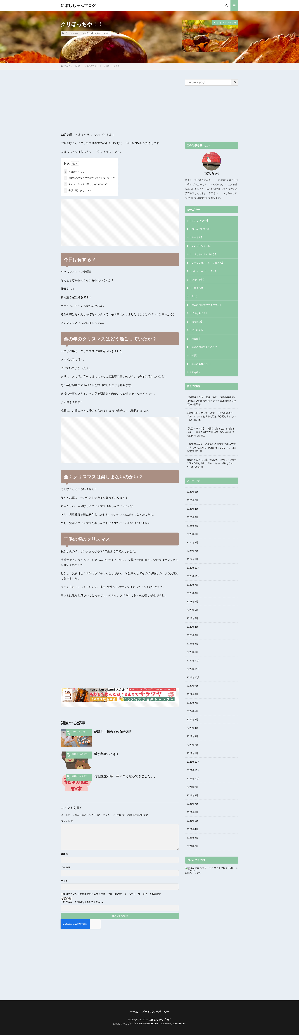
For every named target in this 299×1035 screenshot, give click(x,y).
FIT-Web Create (148, 1023)
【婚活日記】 (196, 321)
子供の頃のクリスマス (78, 190)
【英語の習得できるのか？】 (204, 347)
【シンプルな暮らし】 (201, 245)
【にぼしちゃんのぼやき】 (77, 33)
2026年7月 (192, 500)
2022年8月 (192, 694)
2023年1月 (192, 652)
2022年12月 (193, 660)
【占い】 (194, 296)
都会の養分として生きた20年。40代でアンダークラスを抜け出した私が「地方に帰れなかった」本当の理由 (212, 463)
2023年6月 (192, 609)
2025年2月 (192, 525)
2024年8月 (192, 542)
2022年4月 (192, 727)
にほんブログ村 (193, 872)
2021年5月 (192, 820)
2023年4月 (192, 626)
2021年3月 (192, 837)
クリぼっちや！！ (111, 66)
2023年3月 (192, 635)
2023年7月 (192, 601)
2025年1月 (192, 534)
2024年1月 (192, 559)
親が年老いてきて (106, 754)
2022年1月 (192, 753)
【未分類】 (195, 338)
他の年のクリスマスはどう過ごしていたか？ (90, 177)
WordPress (179, 1023)
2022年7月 (192, 702)
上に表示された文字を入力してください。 (83, 902)
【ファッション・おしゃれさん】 (206, 262)
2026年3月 (192, 517)
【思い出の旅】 (197, 330)
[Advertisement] (120, 101)
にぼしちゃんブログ (78, 5)
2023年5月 (192, 618)
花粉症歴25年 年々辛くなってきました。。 (125, 776)
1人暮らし (98, 33)
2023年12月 (193, 567)
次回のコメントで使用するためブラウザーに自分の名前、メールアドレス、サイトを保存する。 (113, 894)
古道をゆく (195, 372)
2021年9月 (192, 786)
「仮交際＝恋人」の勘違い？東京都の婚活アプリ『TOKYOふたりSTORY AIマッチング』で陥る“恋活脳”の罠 (211, 448)
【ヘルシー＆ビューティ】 (203, 271)
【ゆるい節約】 (197, 279)
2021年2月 (192, 846)
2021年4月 (192, 829)
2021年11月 (193, 770)
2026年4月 (192, 508)
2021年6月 (192, 812)
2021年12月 (193, 761)
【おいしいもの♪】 (199, 220)
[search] (234, 82)
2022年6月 (192, 711)
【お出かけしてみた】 (201, 228)
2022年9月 (192, 685)
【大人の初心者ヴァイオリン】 (205, 304)
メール (66, 867)
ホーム (134, 1011)
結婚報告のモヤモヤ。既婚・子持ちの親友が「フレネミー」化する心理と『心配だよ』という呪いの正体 (211, 416)
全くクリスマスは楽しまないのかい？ (86, 184)
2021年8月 (192, 795)
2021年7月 (192, 803)
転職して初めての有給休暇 (113, 731)
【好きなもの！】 (198, 313)
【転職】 (194, 355)
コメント (67, 821)
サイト (64, 880)
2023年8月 (192, 593)
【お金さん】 (196, 237)
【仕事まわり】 (197, 287)
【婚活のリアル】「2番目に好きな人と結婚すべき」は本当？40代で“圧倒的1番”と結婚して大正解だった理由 (211, 432)
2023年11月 (193, 576)
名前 (64, 854)
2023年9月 (192, 584)
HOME (67, 66)
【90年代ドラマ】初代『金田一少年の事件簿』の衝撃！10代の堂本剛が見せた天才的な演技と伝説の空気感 (211, 401)
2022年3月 (192, 736)
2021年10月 (193, 778)
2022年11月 (193, 669)
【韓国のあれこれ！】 (201, 363)
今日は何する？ (75, 171)
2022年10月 (193, 677)
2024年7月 (192, 550)
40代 (106, 33)
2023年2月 (192, 643)
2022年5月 (192, 719)
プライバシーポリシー (156, 1011)
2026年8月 (192, 491)
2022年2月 (192, 744)
